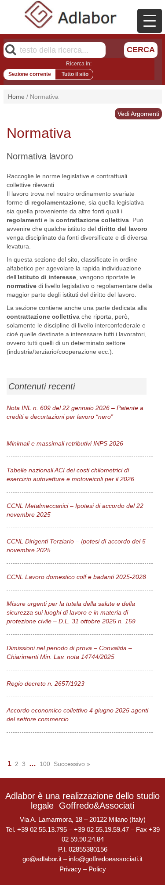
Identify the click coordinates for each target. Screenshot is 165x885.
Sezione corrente (29, 74)
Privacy (70, 869)
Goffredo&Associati (96, 805)
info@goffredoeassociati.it (106, 859)
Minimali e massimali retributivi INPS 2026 (65, 443)
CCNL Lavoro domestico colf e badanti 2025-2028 (76, 576)
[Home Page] (70, 14)
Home (16, 96)
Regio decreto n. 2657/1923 (45, 683)
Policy (97, 869)
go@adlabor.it (42, 859)
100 (45, 763)
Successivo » (72, 763)
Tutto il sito (75, 74)
